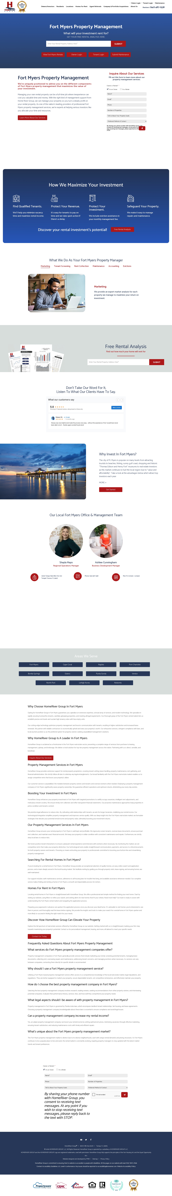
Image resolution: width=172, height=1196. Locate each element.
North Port (50, 682)
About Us (134, 6)
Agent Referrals (95, 6)
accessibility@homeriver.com (107, 1166)
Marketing (45, 266)
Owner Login (135, 3)
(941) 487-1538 (157, 7)
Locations (69, 6)
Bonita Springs (34, 673)
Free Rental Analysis (122, 229)
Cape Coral (67, 664)
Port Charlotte (135, 664)
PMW (88, 1159)
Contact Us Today (39, 936)
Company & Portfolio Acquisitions (116, 6)
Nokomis (118, 682)
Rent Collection (81, 266)
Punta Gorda (101, 673)
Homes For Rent (81, 6)
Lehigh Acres (84, 682)
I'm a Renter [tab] (125, 89)
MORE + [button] (102, 482)
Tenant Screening (62, 266)
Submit (118, 44)
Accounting (113, 266)
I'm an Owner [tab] (113, 89)
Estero (67, 673)
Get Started (110, 489)
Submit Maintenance (120, 54)
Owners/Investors (47, 6)
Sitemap (95, 1159)
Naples (101, 664)
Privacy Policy (104, 1159)
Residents (60, 6)
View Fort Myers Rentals (53, 54)
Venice (135, 673)
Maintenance (160, 3)
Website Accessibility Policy (126, 1166)
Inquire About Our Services (41, 758)
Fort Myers (34, 664)
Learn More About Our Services (32, 117)
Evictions (127, 266)
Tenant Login (148, 3)
